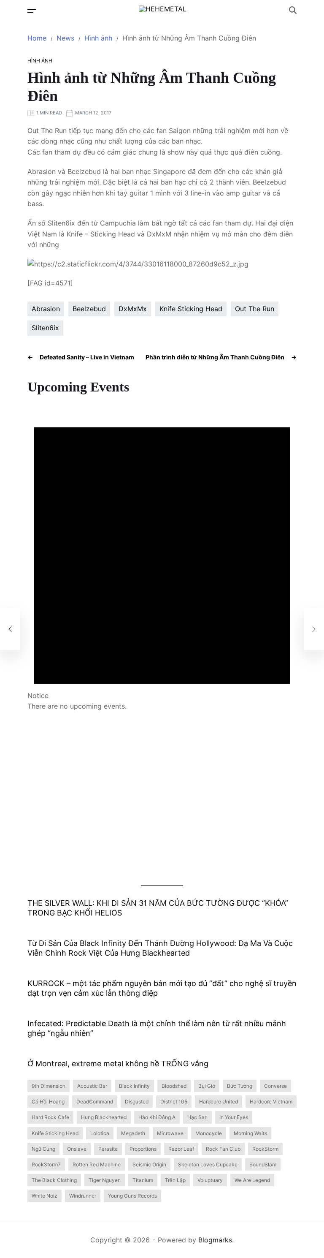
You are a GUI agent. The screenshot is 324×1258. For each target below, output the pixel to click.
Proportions (143, 1149)
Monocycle (208, 1133)
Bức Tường (239, 1086)
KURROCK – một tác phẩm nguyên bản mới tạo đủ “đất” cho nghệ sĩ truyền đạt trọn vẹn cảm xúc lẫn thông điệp (162, 988)
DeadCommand (94, 1101)
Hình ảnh (39, 60)
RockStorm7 (46, 1164)
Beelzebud (89, 308)
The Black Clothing (54, 1180)
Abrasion (46, 308)
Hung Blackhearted (104, 1117)
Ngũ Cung (43, 1149)
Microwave (170, 1133)
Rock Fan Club (223, 1149)
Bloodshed (174, 1086)
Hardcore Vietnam (271, 1101)
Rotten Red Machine (97, 1164)
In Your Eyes (233, 1117)
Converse (275, 1086)
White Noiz (44, 1196)
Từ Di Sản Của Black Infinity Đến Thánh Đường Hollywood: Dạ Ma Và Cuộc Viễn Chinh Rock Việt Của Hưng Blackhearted (160, 948)
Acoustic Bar (92, 1086)
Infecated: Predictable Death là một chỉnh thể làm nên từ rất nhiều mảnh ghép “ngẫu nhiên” (156, 1028)
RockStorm (265, 1149)
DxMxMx (133, 308)
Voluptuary (210, 1180)
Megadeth (133, 1133)
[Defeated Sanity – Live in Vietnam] (10, 629)
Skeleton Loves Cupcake (208, 1164)
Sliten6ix (45, 327)
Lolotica (99, 1133)
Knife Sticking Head (190, 308)
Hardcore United (218, 1101)
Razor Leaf (181, 1149)
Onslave (76, 1149)
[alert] (162, 553)
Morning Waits (250, 1133)
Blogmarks (215, 1240)
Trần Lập (175, 1180)
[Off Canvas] (31, 11)
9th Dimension (48, 1086)
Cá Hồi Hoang (48, 1101)
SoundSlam (262, 1164)
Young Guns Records (132, 1196)
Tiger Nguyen (105, 1180)
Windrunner (82, 1196)
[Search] (293, 10)
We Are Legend (252, 1180)
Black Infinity (134, 1086)
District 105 (173, 1101)
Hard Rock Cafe (50, 1117)
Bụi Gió (206, 1086)
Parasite (108, 1149)
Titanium (142, 1180)
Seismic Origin (149, 1164)
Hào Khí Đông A (157, 1117)
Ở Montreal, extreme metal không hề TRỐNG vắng (117, 1063)
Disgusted (136, 1101)
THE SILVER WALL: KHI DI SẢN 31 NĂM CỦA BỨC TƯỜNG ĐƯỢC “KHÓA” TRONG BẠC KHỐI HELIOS (157, 908)
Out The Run (254, 308)
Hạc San (197, 1117)
